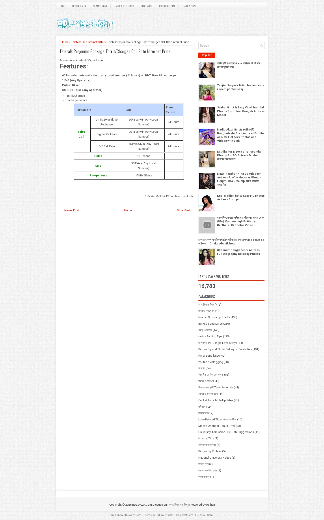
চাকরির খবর (203, 464)
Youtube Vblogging (210, 362)
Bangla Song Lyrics (210, 323)
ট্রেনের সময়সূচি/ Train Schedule (215, 387)
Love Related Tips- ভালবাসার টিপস (217, 419)
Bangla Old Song (124, 6)
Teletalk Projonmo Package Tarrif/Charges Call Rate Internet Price (115, 51)
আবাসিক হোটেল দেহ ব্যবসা (210, 374)
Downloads (79, 6)
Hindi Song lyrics (209, 355)
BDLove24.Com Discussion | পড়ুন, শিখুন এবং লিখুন (160, 504)
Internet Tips (206, 438)
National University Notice (214, 457)
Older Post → (185, 210)
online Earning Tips (210, 336)
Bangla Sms (189, 6)
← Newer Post (70, 210)
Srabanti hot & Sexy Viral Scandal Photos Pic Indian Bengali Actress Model (240, 111)
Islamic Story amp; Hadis (214, 317)
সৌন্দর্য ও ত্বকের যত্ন (208, 393)
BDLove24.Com (132, 515)
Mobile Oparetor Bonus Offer (216, 425)
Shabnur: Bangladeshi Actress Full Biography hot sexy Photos (238, 251)
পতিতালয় (202, 406)
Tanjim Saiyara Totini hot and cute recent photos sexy (240, 87)
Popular (207, 55)
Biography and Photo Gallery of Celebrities (225, 349)
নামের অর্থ (203, 413)
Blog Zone (147, 6)
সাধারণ (201, 368)
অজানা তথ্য (204, 476)
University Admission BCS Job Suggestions (226, 432)
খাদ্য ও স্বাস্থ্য (204, 310)
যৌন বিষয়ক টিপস (206, 304)
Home (63, 6)
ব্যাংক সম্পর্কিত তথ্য (207, 470)
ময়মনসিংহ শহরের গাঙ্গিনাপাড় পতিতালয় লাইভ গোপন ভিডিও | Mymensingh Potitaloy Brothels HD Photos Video (240, 221)
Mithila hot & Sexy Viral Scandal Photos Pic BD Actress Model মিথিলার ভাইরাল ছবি (239, 155)
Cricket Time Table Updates (215, 400)
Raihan (210, 504)
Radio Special (167, 6)
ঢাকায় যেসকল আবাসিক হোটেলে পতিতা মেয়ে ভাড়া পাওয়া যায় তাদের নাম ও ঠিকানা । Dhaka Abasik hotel (231, 241)
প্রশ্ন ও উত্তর (205, 330)
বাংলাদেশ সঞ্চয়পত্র (207, 444)
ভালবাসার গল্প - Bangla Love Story (217, 342)
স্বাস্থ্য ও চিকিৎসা (206, 381)
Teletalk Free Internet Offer (87, 42)
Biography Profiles (210, 451)
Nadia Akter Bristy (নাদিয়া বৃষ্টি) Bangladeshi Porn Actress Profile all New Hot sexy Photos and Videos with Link (240, 135)
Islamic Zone (100, 6)
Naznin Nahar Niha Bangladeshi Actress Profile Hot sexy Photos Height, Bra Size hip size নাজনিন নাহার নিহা (239, 179)
